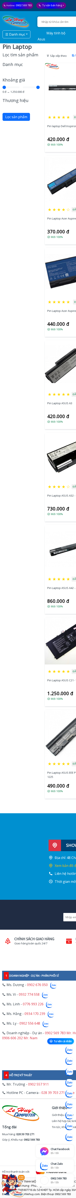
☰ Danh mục (15, 34)
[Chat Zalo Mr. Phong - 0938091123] (69, 1115)
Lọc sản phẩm (16, 117)
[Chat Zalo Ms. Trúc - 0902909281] (69, 1093)
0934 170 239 (34, 1013)
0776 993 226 (33, 1004)
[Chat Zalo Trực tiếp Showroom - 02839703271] (69, 1072)
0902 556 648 (29, 1023)
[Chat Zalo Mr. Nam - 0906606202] (69, 1082)
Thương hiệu (15, 100)
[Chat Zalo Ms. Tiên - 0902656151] (69, 1126)
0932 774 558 (29, 994)
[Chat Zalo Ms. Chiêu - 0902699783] (69, 1137)
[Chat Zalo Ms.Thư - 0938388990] (69, 1104)
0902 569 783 (24, 5)
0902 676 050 (37, 984)
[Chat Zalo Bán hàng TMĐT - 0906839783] (69, 1061)
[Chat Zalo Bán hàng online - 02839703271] (69, 1050)
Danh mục (13, 64)
